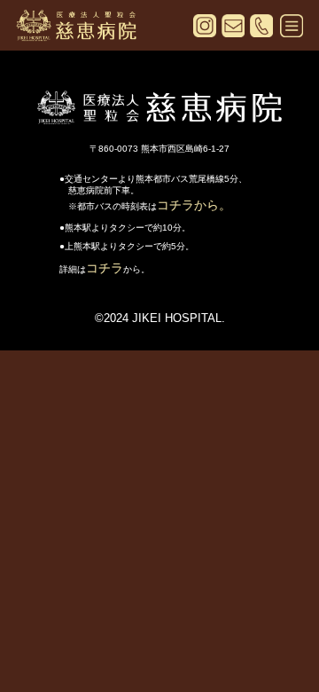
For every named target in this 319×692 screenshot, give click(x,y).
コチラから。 (194, 205)
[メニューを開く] (291, 28)
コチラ (104, 268)
